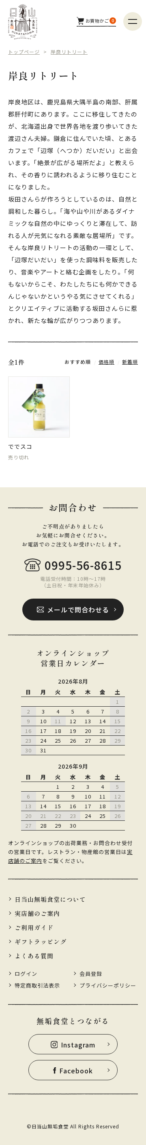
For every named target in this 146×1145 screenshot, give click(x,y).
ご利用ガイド (34, 927)
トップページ (24, 51)
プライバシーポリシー (107, 985)
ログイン (26, 973)
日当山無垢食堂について (50, 899)
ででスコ (20, 446)
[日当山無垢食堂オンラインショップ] (22, 21)
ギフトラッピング (41, 941)
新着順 (130, 361)
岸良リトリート (69, 51)
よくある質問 (34, 956)
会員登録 (90, 973)
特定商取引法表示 (37, 985)
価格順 (106, 361)
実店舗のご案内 (37, 913)
